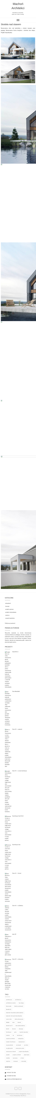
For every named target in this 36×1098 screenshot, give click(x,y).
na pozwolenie (9, 1045)
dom (13, 1022)
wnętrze (7, 615)
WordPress (23, 1095)
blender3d (8, 1009)
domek (19, 1022)
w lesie (22, 1058)
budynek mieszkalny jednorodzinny (14, 1012)
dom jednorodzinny (20, 1025)
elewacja (21, 1029)
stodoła (8, 1058)
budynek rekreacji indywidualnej (14, 1016)
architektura (18, 999)
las (13, 1035)
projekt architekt (17, 1054)
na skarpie (18, 1045)
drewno (14, 1029)
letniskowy (19, 1035)
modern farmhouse (10, 1041)
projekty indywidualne (10, 612)
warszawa (15, 1058)
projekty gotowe (9, 609)
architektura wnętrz (11, 1003)
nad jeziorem (21, 1041)
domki (7, 1029)
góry (15, 1032)
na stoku (26, 1045)
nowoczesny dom (20, 1048)
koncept (7, 606)
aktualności (8, 603)
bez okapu (21, 1003)
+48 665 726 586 (11, 1072)
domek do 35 (9, 1025)
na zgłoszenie (9, 1048)
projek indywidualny (24, 1051)
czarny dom (9, 1019)
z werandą (23, 1061)
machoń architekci (10, 1038)
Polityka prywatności (10, 623)
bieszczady (8, 1006)
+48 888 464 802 (11, 1075)
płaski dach (26, 1054)
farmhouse (8, 1032)
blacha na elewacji (18, 1006)
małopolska (21, 1038)
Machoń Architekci (18, 6)
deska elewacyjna (19, 1019)
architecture (9, 999)
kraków (8, 1035)
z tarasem (15, 1061)
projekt (8, 1054)
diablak (7, 1022)
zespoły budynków (10, 618)
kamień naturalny (24, 1032)
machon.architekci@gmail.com (14, 1079)
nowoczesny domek (11, 1051)
